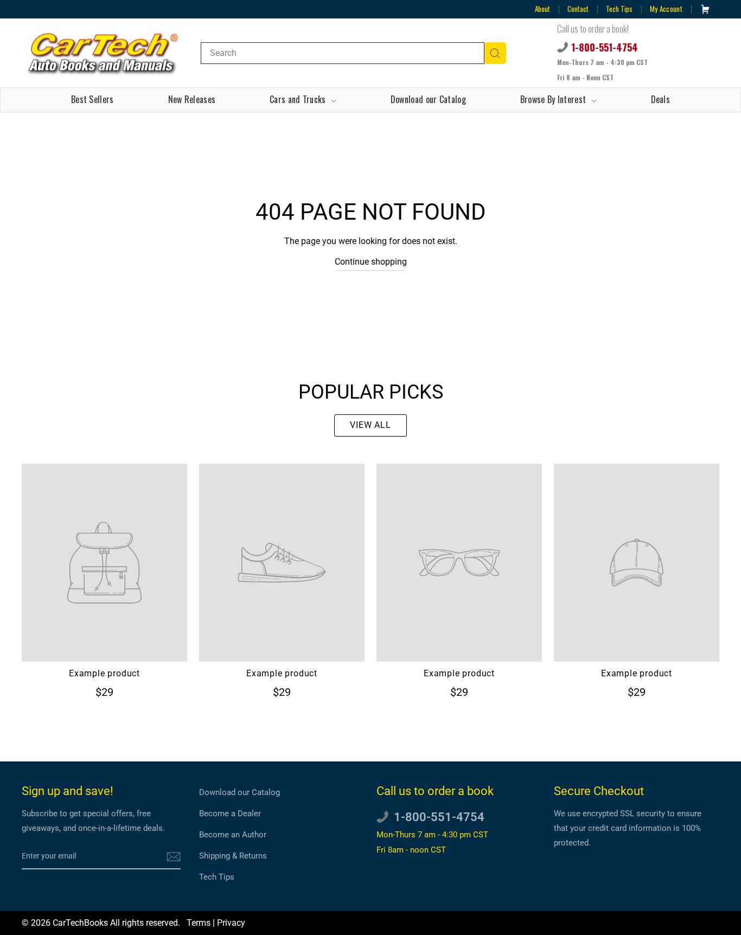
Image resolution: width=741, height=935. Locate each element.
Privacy (231, 923)
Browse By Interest (554, 99)
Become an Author (232, 835)
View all (370, 425)
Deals (660, 99)
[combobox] (342, 53)
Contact (578, 8)
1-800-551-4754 (604, 47)
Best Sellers (92, 99)
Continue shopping (371, 262)
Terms (198, 923)
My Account (666, 8)
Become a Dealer (230, 813)
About (542, 8)
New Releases (192, 99)
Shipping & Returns (233, 856)
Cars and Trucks (299, 99)
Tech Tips (619, 8)
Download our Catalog (428, 99)
